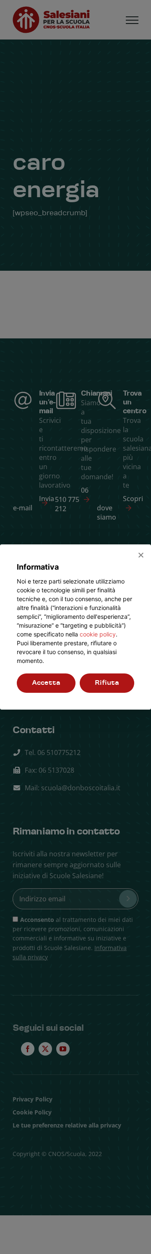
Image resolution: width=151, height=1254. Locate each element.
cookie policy (98, 634)
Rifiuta (107, 683)
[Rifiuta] (140, 555)
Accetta (46, 683)
